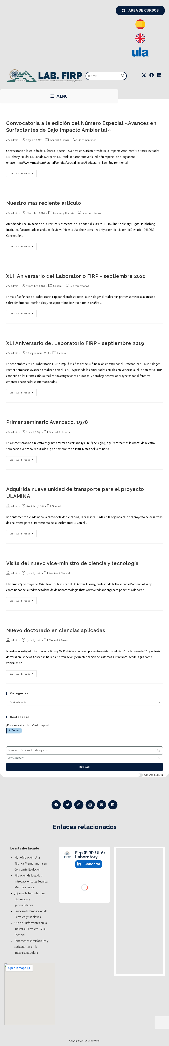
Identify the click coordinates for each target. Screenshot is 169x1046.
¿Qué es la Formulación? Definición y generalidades (29, 899)
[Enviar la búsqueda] (123, 76)
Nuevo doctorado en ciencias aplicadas (55, 630)
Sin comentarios (87, 140)
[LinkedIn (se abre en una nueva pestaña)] (159, 75)
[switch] (140, 775)
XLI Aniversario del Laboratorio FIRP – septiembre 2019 (75, 343)
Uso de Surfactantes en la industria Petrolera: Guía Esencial (30, 929)
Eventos (53, 573)
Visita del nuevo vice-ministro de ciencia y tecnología (72, 563)
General (54, 140)
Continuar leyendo (23, 172)
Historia (69, 213)
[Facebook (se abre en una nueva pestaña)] (152, 75)
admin (14, 140)
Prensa (65, 140)
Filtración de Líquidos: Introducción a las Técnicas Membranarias (31, 881)
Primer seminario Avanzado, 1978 (47, 422)
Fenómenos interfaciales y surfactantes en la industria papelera (31, 947)
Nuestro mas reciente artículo (43, 203)
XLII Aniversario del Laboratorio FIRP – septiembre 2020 (76, 276)
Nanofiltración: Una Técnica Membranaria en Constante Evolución (30, 863)
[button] (56, 804)
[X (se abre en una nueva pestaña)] (144, 75)
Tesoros (16, 730)
